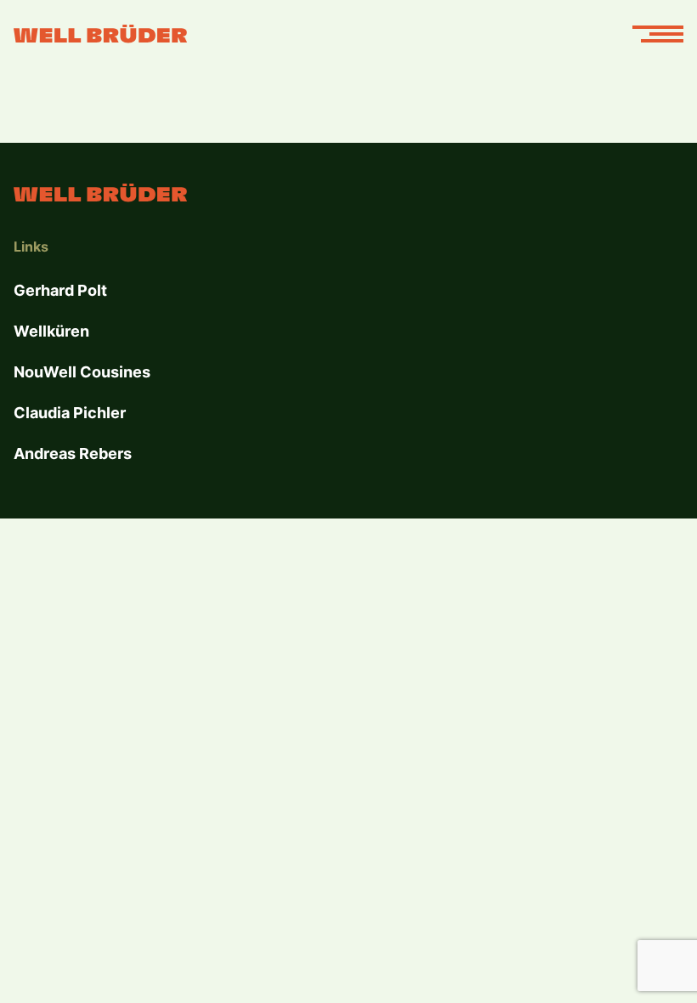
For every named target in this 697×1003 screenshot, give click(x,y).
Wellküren (51, 331)
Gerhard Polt (60, 290)
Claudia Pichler (70, 413)
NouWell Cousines (82, 372)
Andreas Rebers (73, 453)
